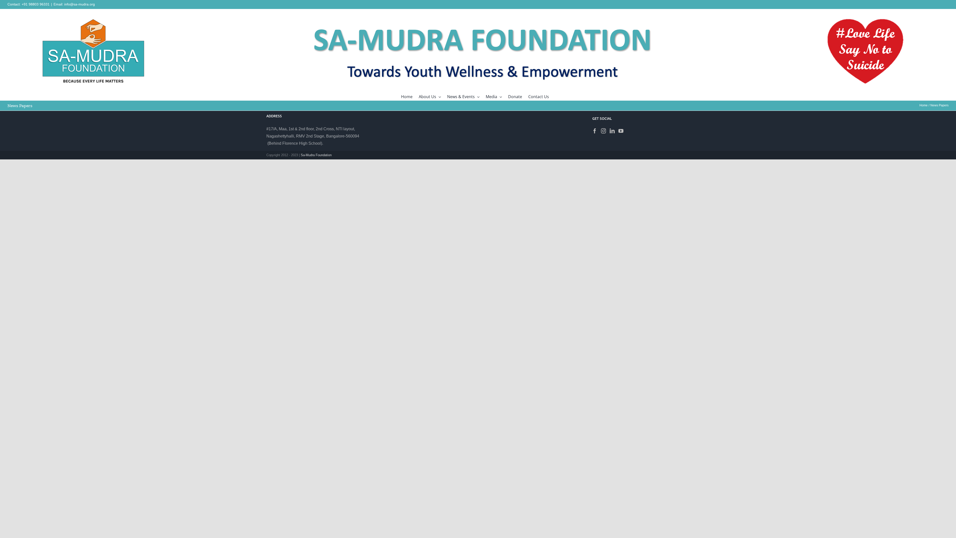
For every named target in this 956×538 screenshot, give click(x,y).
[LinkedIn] (612, 131)
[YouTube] (620, 131)
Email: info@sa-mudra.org (74, 4)
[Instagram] (603, 131)
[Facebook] (594, 131)
